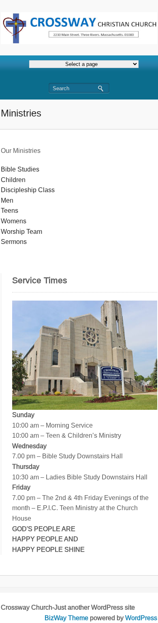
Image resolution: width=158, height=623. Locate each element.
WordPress (141, 618)
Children (13, 179)
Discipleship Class (28, 189)
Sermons (14, 241)
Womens (13, 221)
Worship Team (21, 231)
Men (7, 200)
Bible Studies (20, 169)
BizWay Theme (66, 618)
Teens (9, 210)
